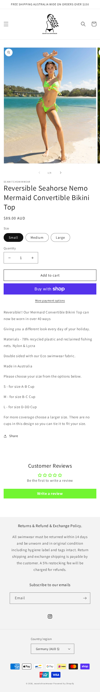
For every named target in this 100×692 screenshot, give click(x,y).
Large (60, 237)
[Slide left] (39, 172)
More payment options (50, 300)
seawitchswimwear (43, 683)
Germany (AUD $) (48, 649)
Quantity (10, 248)
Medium (37, 237)
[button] (6, 24)
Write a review (50, 493)
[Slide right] (60, 172)
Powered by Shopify (63, 683)
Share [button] (13, 436)
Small (13, 237)
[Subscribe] (84, 598)
